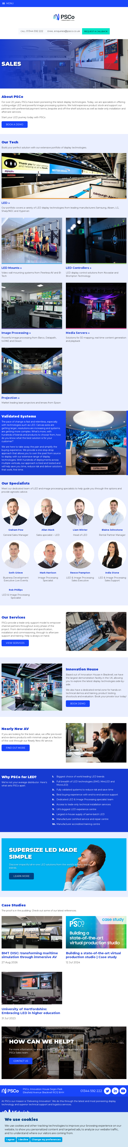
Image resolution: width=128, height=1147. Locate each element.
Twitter (107, 1090)
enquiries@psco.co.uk (67, 31)
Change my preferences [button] (46, 1139)
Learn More (21, 876)
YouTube (123, 1090)
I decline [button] (23, 1139)
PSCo (64, 17)
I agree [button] (10, 1139)
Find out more (15, 747)
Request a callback (96, 31)
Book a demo (14, 124)
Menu (10, 3)
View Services (15, 643)
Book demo (77, 703)
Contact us (20, 1061)
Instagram (115, 1090)
